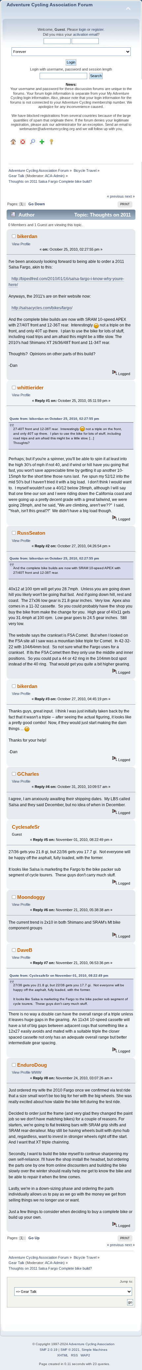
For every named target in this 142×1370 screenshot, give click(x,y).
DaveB (24, 950)
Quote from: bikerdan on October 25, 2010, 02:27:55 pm (54, 418)
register (97, 29)
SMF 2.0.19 (48, 1349)
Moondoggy (31, 897)
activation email (85, 34)
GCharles (28, 774)
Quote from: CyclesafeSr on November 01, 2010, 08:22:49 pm (59, 975)
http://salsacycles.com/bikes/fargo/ (42, 308)
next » (130, 196)
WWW (36, 1072)
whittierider (30, 387)
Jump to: (126, 1281)
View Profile (21, 244)
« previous (115, 196)
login (82, 29)
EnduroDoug (32, 1065)
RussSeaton (31, 533)
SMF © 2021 (70, 1349)
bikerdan (27, 236)
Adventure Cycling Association (92, 1344)
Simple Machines (94, 1349)
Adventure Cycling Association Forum (49, 4)
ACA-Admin (54, 176)
